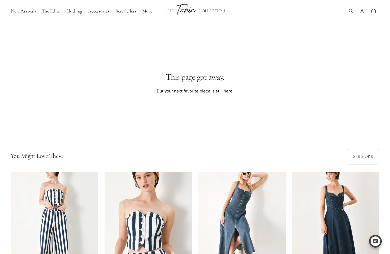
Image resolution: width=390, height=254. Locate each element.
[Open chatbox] (375, 241)
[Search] (351, 11)
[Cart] (373, 11)
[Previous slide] (19, 226)
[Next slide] (90, 226)
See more (363, 156)
